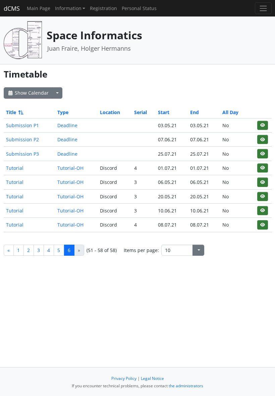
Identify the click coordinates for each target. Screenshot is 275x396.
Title (11, 112)
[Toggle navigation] (263, 8)
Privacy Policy (123, 378)
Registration (103, 8)
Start (163, 112)
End (194, 112)
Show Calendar (31, 93)
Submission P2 (22, 139)
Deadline (67, 125)
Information (68, 8)
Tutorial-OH (70, 168)
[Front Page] (23, 40)
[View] (262, 125)
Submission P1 (22, 125)
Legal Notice (152, 378)
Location (110, 112)
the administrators (186, 386)
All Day (230, 112)
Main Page (38, 8)
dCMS (12, 8)
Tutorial (14, 168)
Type (62, 112)
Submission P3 (22, 154)
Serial (140, 112)
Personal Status (139, 8)
